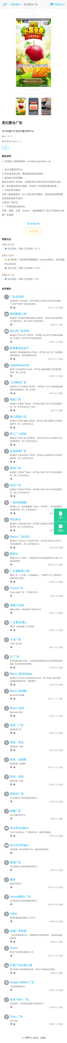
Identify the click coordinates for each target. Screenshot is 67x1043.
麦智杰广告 (17, 794)
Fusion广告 (16, 588)
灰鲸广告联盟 (18, 931)
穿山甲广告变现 (19, 331)
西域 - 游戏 (17, 776)
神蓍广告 (15, 811)
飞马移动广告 (18, 382)
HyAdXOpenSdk (19, 365)
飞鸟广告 (15, 639)
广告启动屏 (17, 296)
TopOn (14, 948)
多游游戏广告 (18, 451)
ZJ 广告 (14, 656)
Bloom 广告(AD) (20, 536)
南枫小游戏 (17, 605)
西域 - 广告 (17, 725)
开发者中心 (59, 4)
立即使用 (33, 231)
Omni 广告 (16, 1016)
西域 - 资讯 (17, 742)
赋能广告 (15, 862)
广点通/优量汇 (18, 622)
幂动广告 (15, 468)
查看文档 (35, 223)
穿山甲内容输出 (19, 845)
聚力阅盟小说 (18, 416)
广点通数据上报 (19, 571)
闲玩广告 (15, 485)
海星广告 (15, 399)
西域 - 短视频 (18, 759)
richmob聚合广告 (20, 896)
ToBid (13, 914)
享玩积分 (15, 519)
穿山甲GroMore (19, 828)
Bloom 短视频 (18, 691)
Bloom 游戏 (17, 708)
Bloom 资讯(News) (21, 674)
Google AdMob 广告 (22, 982)
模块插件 (15, 4)
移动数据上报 (18, 314)
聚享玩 (14, 554)
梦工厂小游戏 (18, 434)
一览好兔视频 (18, 502)
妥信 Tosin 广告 (19, 999)
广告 (5, 147)
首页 (5, 4)
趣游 (12, 879)
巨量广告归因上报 (21, 965)
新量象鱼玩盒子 (19, 348)
